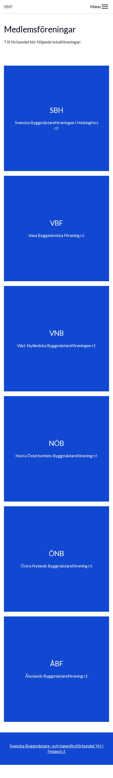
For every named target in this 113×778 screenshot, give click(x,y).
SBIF (8, 6)
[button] (105, 6)
